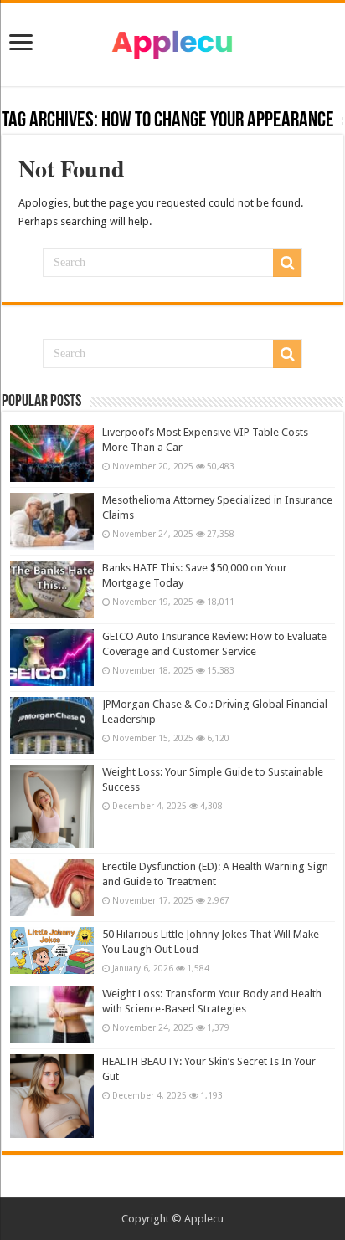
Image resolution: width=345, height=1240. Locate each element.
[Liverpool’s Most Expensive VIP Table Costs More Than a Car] (52, 453)
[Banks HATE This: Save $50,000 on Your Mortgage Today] (52, 589)
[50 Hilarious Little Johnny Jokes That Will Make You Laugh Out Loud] (52, 950)
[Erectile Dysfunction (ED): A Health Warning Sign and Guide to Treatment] (52, 887)
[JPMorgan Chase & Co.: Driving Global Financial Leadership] (52, 725)
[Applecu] (172, 41)
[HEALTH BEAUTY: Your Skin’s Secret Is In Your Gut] (52, 1096)
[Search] (287, 263)
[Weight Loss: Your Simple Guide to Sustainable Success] (52, 806)
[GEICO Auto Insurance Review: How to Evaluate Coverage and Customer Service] (52, 657)
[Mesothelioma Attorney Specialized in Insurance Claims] (52, 521)
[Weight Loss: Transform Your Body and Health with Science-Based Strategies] (52, 1014)
